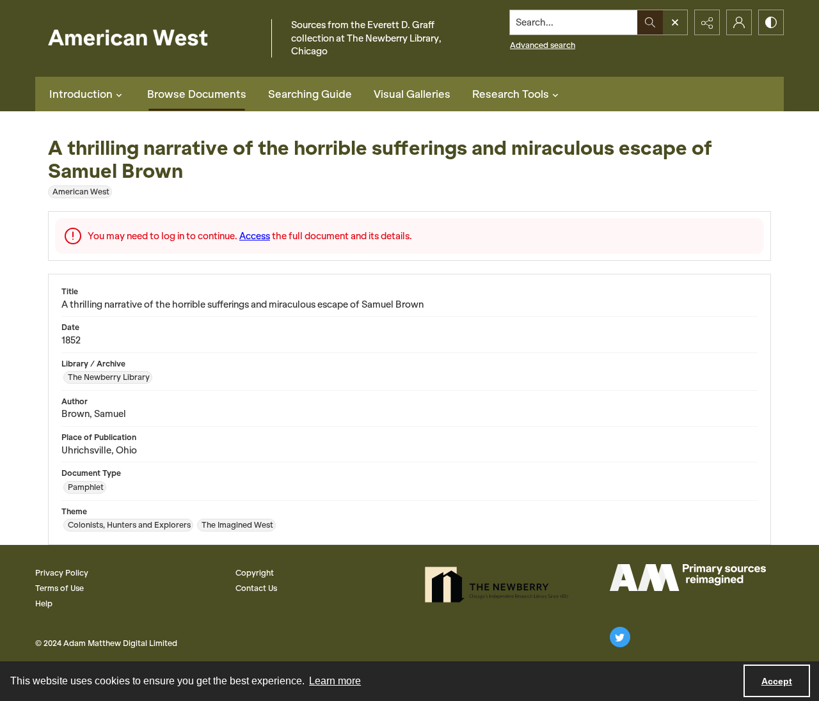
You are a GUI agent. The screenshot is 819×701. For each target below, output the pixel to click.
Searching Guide (310, 94)
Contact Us (256, 588)
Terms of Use (59, 588)
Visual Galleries (412, 94)
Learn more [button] (335, 680)
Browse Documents (196, 94)
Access (254, 236)
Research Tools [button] (510, 94)
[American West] (150, 39)
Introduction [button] (81, 94)
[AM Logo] (688, 577)
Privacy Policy (61, 573)
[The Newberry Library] (500, 584)
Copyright (254, 573)
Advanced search (542, 45)
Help (43, 603)
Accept (776, 681)
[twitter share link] (620, 637)
